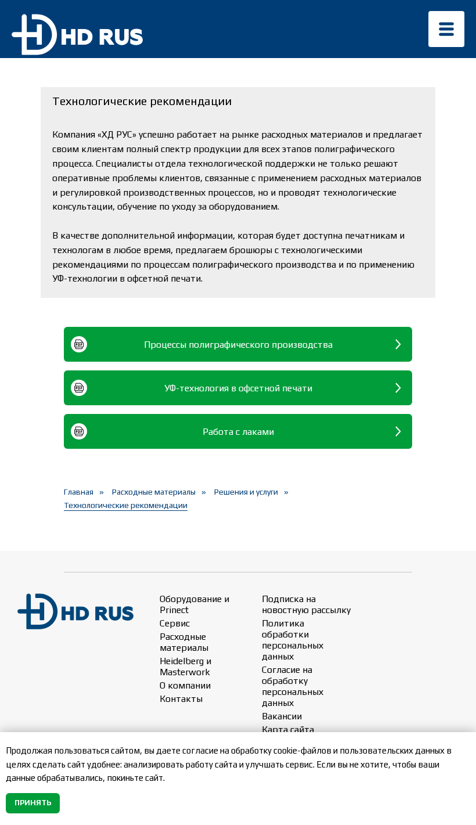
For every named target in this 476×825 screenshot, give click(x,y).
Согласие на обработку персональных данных (292, 686)
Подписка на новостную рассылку (306, 604)
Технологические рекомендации (125, 505)
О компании (185, 685)
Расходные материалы (154, 491)
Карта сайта (288, 729)
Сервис (175, 623)
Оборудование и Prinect (194, 604)
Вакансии (282, 716)
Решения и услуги (246, 491)
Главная (78, 491)
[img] (446, 29)
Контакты (181, 698)
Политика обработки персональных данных (292, 640)
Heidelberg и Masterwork (185, 666)
